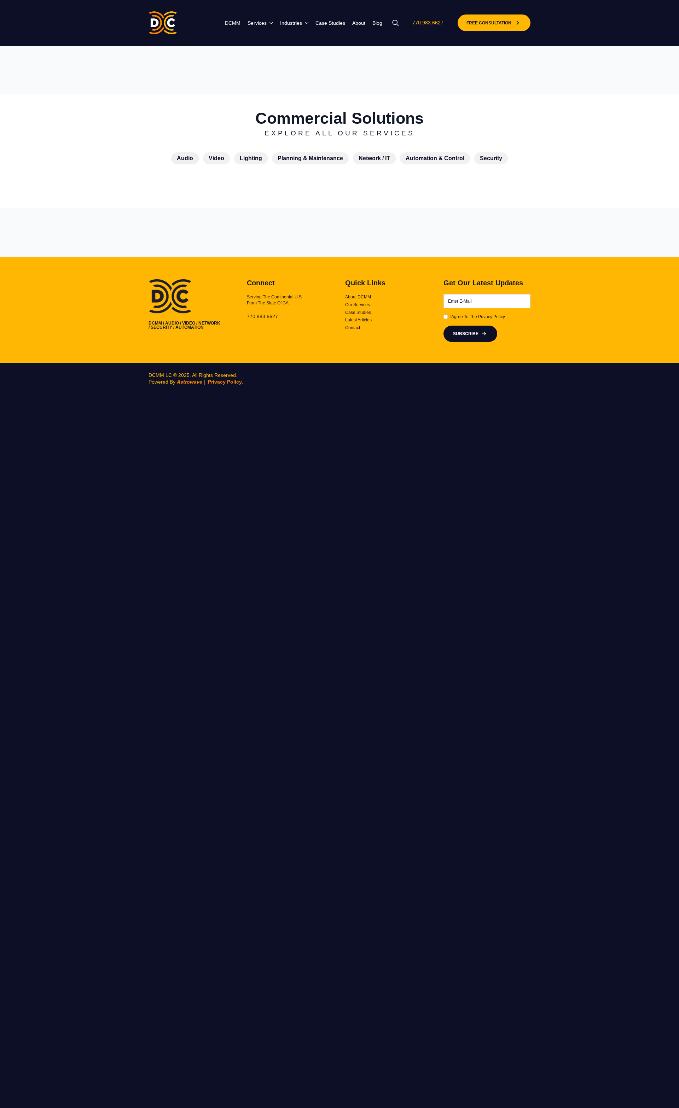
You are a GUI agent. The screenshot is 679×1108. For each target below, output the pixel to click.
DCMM (232, 23)
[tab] (185, 158)
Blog (377, 23)
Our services (357, 304)
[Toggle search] (395, 23)
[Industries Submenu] (305, 23)
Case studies (358, 312)
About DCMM (358, 297)
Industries (291, 23)
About (358, 23)
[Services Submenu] (270, 23)
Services (257, 23)
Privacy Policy (225, 382)
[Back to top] (662, 1091)
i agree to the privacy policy (477, 316)
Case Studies (330, 23)
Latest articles (358, 319)
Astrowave (189, 382)
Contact (352, 327)
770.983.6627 (427, 22)
